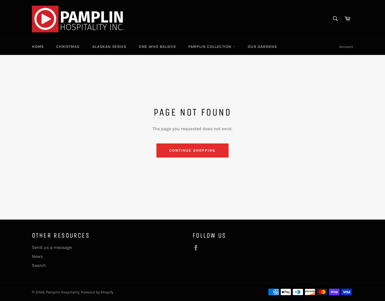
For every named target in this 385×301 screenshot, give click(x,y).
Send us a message (52, 247)
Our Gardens (262, 46)
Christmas (67, 46)
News (37, 256)
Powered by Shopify (97, 292)
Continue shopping (192, 150)
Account (346, 47)
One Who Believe (157, 46)
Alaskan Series (109, 46)
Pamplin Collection (210, 46)
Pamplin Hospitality (62, 292)
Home (38, 46)
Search (39, 265)
